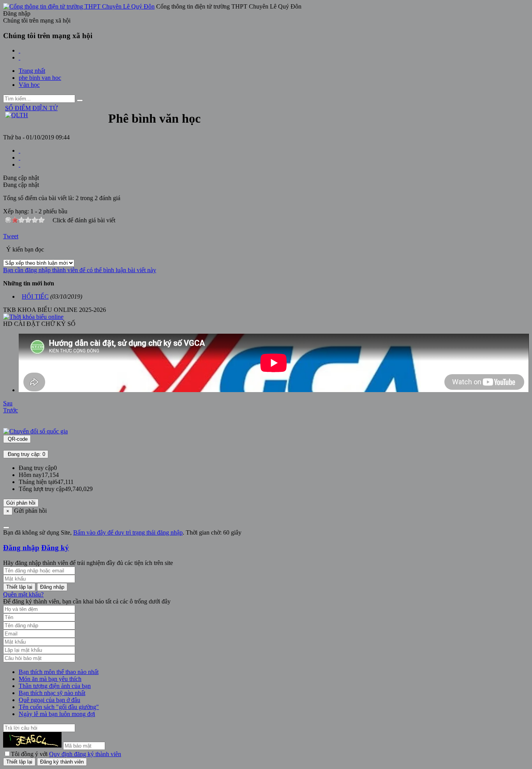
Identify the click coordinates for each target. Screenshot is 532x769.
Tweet (10, 236)
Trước (10, 410)
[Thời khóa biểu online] (33, 316)
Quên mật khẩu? (23, 594)
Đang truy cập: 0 (25, 454)
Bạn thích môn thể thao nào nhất (59, 672)
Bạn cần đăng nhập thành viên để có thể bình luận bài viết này (79, 270)
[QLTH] (16, 115)
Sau (7, 403)
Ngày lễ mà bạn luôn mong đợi (57, 714)
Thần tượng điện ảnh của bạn (55, 686)
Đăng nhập (21, 548)
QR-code (17, 439)
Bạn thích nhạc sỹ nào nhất (52, 693)
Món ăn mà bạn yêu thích (50, 679)
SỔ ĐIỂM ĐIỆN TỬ (31, 108)
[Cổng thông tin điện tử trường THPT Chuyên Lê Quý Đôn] (79, 6)
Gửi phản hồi (20, 503)
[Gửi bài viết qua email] (19, 150)
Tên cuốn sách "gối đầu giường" (59, 707)
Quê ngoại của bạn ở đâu (49, 700)
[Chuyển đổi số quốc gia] (35, 431)
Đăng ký (55, 548)
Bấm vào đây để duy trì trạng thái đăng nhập (128, 532)
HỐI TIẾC (35, 296)
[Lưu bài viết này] (19, 164)
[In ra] (19, 157)
